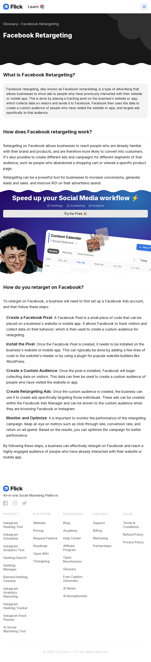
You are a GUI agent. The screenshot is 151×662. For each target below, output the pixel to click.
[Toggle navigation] (144, 6)
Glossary (10, 24)
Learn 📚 (36, 6)
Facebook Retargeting (40, 24)
